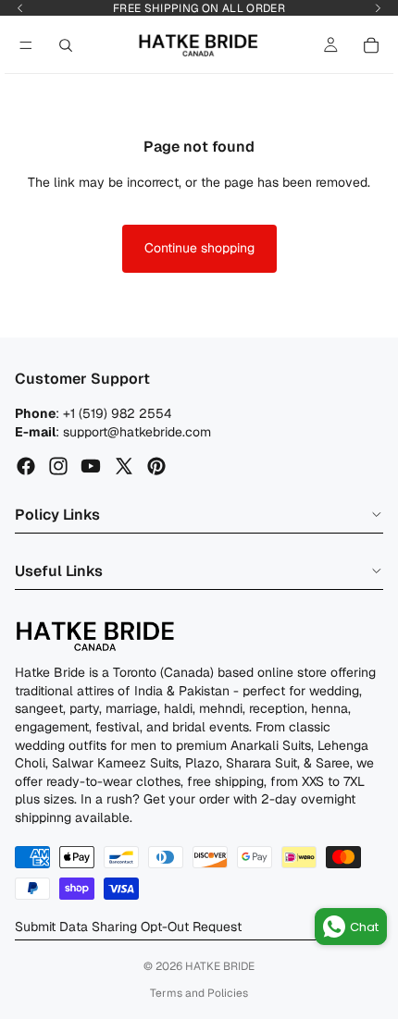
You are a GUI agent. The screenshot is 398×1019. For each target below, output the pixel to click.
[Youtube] (91, 466)
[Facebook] (26, 466)
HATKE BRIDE (220, 966)
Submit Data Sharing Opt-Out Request (128, 926)
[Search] (65, 45)
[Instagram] (58, 466)
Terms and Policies (199, 993)
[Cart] (371, 45)
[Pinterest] (156, 466)
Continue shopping (199, 247)
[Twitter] (124, 466)
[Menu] (26, 45)
